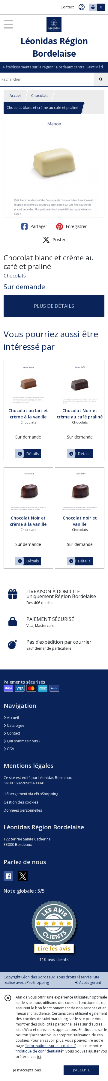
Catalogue (15, 725)
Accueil (16, 95)
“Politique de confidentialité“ (40, 1051)
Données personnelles (23, 810)
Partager (38, 226)
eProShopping (37, 982)
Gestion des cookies (21, 802)
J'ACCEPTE (81, 1070)
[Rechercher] (101, 79)
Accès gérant (89, 982)
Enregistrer (75, 226)
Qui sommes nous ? (23, 741)
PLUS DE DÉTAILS (54, 306)
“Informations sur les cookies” (50, 1045)
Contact (67, 7)
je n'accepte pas (27, 1070)
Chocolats (39, 95)
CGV (10, 748)
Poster (58, 239)
